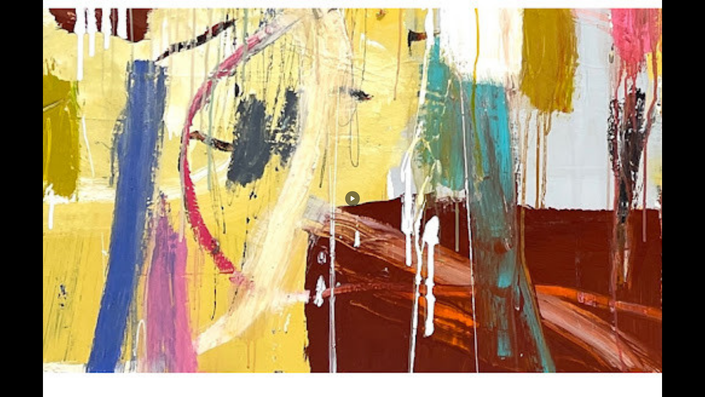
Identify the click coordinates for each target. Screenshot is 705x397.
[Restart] (5, 392)
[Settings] (685, 392)
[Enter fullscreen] (700, 392)
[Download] (678, 392)
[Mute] (34, 392)
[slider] (352, 386)
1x (692, 390)
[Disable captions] (670, 392)
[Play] (20, 392)
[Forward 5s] (27, 392)
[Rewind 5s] (12, 392)
